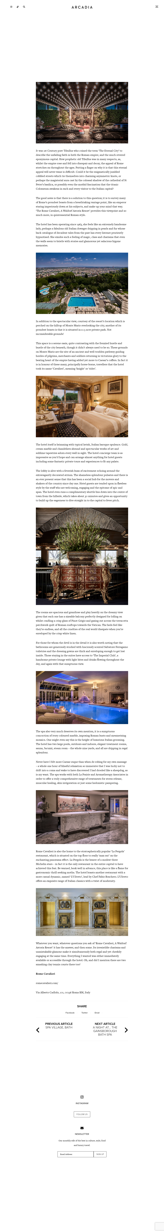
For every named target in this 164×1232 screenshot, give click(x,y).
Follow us (82, 1114)
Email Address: (66, 1154)
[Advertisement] (82, 58)
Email (97, 1013)
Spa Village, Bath (59, 1025)
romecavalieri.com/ (47, 983)
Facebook (70, 1013)
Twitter (84, 1013)
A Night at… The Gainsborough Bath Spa (105, 1029)
